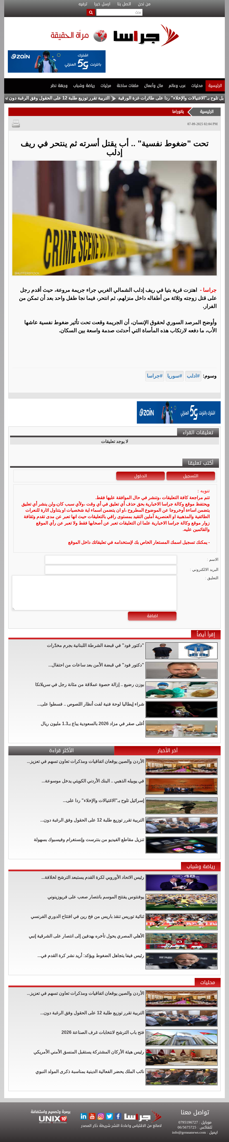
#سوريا (174, 376)
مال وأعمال (153, 85)
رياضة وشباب (84, 85)
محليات (197, 85)
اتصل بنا (124, 4)
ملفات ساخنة (128, 85)
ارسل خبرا (102, 4)
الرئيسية (215, 85)
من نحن (144, 4)
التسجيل (190, 476)
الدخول (140, 476)
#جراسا (155, 376)
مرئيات (106, 85)
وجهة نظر (59, 85)
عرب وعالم (177, 85)
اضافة (152, 616)
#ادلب (193, 376)
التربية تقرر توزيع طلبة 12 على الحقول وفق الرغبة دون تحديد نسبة (71, 98)
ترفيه (82, 4)
